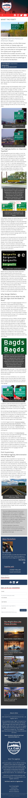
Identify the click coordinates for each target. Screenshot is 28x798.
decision (3, 414)
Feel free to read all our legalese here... (14, 781)
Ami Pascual (6, 553)
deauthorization (19, 425)
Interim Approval (17, 302)
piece (22, 307)
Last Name (4, 601)
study (2, 288)
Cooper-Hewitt (12, 405)
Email (2, 591)
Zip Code (3, 608)
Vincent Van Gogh (5, 369)
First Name (4, 597)
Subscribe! (23, 610)
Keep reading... (22, 559)
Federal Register (20, 433)
